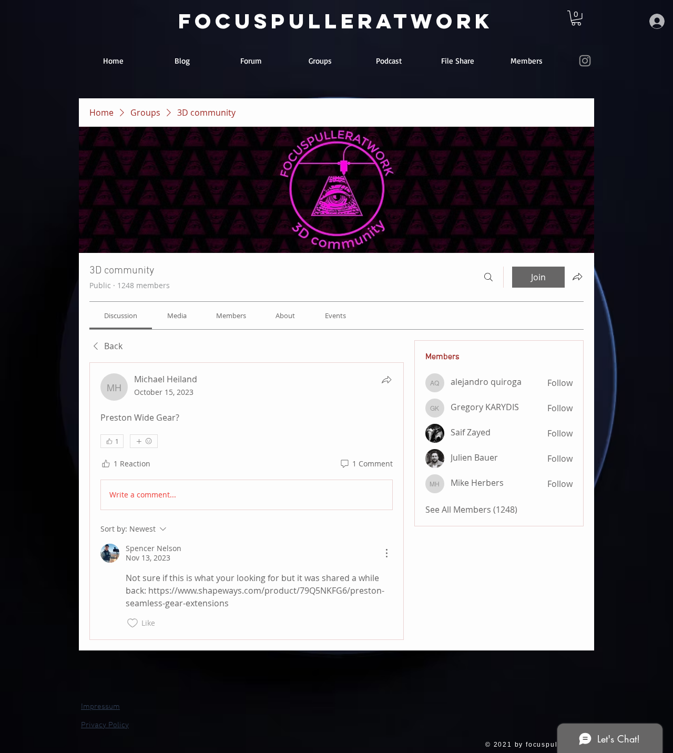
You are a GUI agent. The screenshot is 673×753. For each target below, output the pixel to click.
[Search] (488, 277)
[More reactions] (144, 441)
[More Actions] (386, 553)
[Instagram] (585, 60)
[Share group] (577, 276)
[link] (576, 18)
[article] (246, 501)
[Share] (386, 379)
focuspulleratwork (335, 21)
